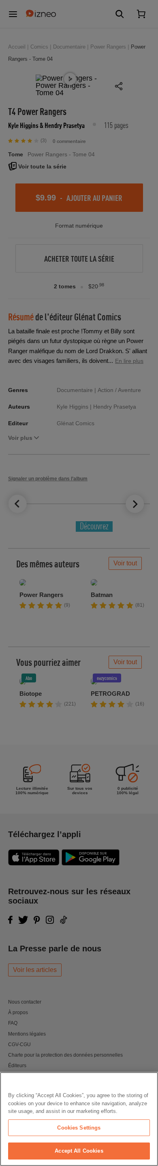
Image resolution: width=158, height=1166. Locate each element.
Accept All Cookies (79, 1151)
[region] (79, 1119)
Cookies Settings (78, 1128)
